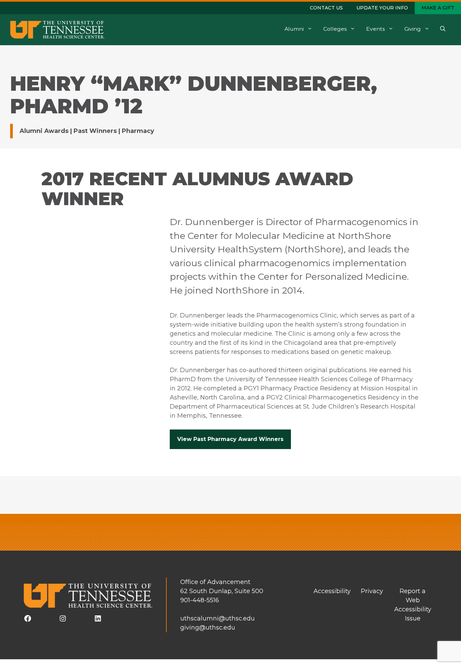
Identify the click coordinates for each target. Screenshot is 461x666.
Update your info (382, 8)
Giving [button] (412, 29)
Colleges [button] (335, 29)
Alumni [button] (294, 29)
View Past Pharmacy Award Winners (230, 439)
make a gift (438, 8)
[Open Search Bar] (443, 29)
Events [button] (375, 29)
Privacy (372, 591)
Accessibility (332, 591)
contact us (326, 8)
